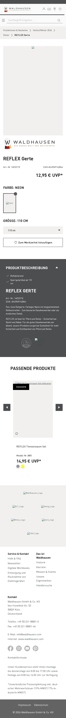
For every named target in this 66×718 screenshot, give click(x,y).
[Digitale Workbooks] (49, 9)
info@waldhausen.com (28, 634)
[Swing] (48, 509)
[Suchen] (59, 20)
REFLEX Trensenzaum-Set (31, 446)
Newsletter (14, 563)
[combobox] (31, 20)
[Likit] (33, 536)
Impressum (24, 704)
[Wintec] (18, 523)
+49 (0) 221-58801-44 (25, 626)
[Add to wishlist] (16, 434)
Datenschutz (41, 704)
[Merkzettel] (60, 9)
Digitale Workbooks (19, 568)
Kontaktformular (17, 657)
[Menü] (3, 20)
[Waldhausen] (28, 143)
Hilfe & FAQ (14, 558)
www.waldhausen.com (30, 639)
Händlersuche (44, 585)
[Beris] (48, 523)
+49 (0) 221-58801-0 (28, 621)
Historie (40, 562)
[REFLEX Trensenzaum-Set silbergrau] (33, 409)
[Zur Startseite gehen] (16, 9)
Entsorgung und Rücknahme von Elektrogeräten (17, 576)
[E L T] (18, 509)
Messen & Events (46, 571)
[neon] (9, 203)
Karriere (41, 567)
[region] (33, 90)
